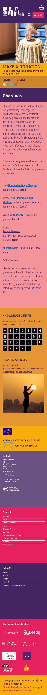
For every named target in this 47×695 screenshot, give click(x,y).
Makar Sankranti (10, 365)
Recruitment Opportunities (12, 535)
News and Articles (9, 529)
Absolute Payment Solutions (18, 691)
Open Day (6, 532)
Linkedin (5, 572)
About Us (6, 516)
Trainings (6, 542)
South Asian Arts (14, 12)
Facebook (6, 582)
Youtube (5, 575)
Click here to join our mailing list (14, 585)
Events (5, 526)
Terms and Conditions (10, 539)
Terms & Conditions (12, 684)
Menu (40, 15)
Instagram (6, 579)
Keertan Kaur (10, 248)
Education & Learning (10, 523)
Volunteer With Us (9, 545)
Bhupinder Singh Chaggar (22, 185)
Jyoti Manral (17, 215)
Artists (5, 520)
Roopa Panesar (11, 231)
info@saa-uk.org (8, 475)
